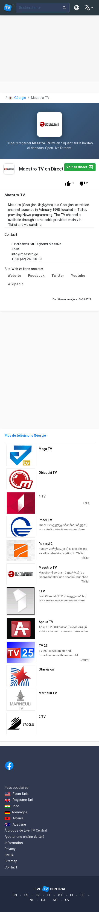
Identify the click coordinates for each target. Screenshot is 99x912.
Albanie (17, 818)
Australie (19, 825)
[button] (88, 8)
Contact (11, 867)
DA (43, 900)
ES (26, 895)
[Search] (65, 7)
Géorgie (19, 98)
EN (15, 895)
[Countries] (76, 8)
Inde (15, 806)
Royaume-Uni (22, 800)
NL (32, 900)
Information (14, 843)
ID (71, 895)
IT (48, 895)
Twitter (57, 276)
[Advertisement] (49, 49)
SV (67, 900)
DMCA (9, 855)
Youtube (78, 276)
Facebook (36, 276)
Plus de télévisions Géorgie (25, 435)
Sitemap (11, 861)
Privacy (10, 849)
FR (38, 895)
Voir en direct (77, 167)
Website (14, 276)
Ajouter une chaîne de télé (24, 837)
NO (55, 900)
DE (82, 895)
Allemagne (19, 812)
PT (60, 895)
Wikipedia (15, 284)
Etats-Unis (20, 794)
